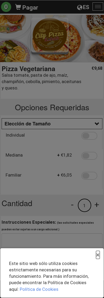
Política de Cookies (39, 289)
